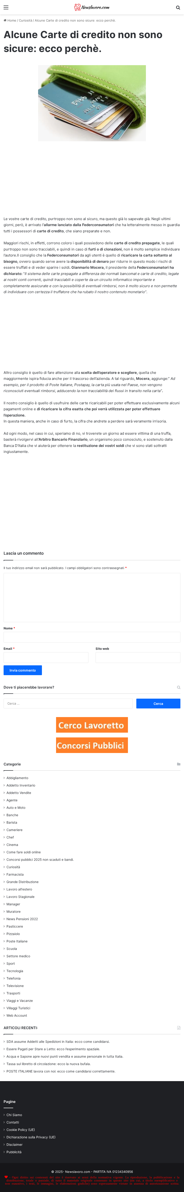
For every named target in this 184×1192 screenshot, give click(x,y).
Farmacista (15, 874)
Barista (11, 822)
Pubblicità (14, 1152)
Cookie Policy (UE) (20, 1130)
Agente (11, 800)
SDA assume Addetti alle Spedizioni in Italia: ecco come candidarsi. (58, 1042)
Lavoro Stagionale (20, 897)
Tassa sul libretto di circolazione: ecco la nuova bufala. (48, 1064)
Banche (12, 815)
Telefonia (13, 978)
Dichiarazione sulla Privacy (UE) (31, 1137)
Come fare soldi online (23, 852)
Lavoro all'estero (19, 889)
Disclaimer (14, 1144)
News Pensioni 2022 (22, 919)
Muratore (13, 911)
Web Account (16, 1015)
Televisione (15, 986)
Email (9, 648)
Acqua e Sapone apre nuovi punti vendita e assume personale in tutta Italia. (64, 1056)
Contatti (12, 1122)
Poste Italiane (17, 941)
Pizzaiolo (13, 934)
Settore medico (18, 956)
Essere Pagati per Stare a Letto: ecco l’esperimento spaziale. (53, 1049)
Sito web (102, 648)
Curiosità (25, 20)
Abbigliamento (17, 778)
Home (11, 20)
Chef (10, 837)
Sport (10, 963)
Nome (9, 628)
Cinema (12, 845)
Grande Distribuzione (22, 882)
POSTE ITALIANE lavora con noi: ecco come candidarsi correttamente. (60, 1071)
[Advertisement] (92, 180)
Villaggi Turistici (18, 1008)
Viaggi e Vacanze (19, 1001)
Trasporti (13, 993)
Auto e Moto (15, 808)
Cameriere (14, 830)
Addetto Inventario (20, 785)
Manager (13, 904)
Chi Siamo (14, 1115)
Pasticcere (14, 926)
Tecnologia (14, 971)
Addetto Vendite (18, 793)
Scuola (11, 949)
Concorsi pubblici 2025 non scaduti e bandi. (40, 859)
